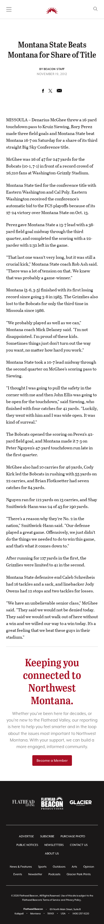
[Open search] (95, 9)
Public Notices (27, 845)
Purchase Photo (73, 836)
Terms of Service (51, 899)
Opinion (88, 866)
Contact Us (79, 845)
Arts (74, 866)
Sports (42, 866)
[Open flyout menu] (9, 9)
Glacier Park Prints (79, 874)
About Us (52, 853)
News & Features (21, 866)
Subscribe (47, 836)
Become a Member (52, 760)
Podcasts (54, 874)
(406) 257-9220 (80, 913)
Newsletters (54, 845)
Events (17, 874)
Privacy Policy (73, 899)
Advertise (26, 836)
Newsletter (35, 874)
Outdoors (59, 866)
